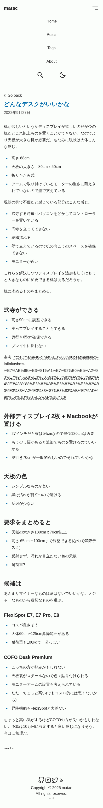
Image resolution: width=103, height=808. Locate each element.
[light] (62, 75)
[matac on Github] (41, 780)
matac (11, 8)
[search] (40, 75)
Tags (51, 48)
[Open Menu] (95, 8)
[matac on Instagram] (48, 780)
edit (51, 798)
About (51, 61)
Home (51, 21)
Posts (51, 35)
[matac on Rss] (61, 780)
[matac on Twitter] (55, 780)
